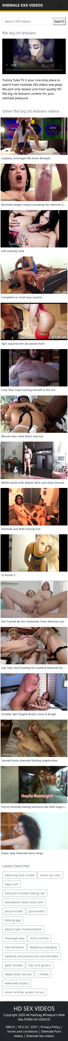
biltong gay (13, 920)
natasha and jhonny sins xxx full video (32, 956)
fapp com (11, 884)
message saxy (15, 938)
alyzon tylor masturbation (23, 929)
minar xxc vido (50, 875)
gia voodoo (37, 911)
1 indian (43, 974)
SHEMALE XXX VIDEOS (22, 5)
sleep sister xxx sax (18, 974)
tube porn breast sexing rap (25, 893)
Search (59, 21)
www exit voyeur (17, 983)
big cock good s (39, 965)
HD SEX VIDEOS (34, 1008)
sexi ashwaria (14, 947)
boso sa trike (39, 938)
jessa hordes (14, 911)
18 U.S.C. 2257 (27, 1027)
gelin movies (14, 965)
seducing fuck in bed (19, 875)
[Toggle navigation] (60, 5)
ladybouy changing (43, 947)
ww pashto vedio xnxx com (24, 902)
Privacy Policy (50, 1027)
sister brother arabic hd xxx (24, 992)
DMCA (10, 1027)
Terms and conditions (22, 1031)
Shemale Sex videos (40, 1036)
